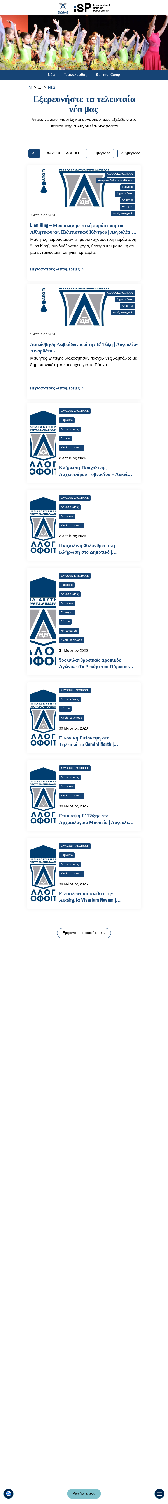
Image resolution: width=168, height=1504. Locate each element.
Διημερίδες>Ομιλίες (138, 153)
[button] (9, 1494)
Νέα (51, 75)
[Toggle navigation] (159, 1494)
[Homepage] (33, 87)
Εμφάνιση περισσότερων (84, 933)
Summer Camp (108, 75)
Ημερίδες (102, 153)
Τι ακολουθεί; (75, 75)
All (34, 153)
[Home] (84, 8)
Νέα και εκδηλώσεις (43, 87)
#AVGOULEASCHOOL (65, 153)
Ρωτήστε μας (84, 1493)
